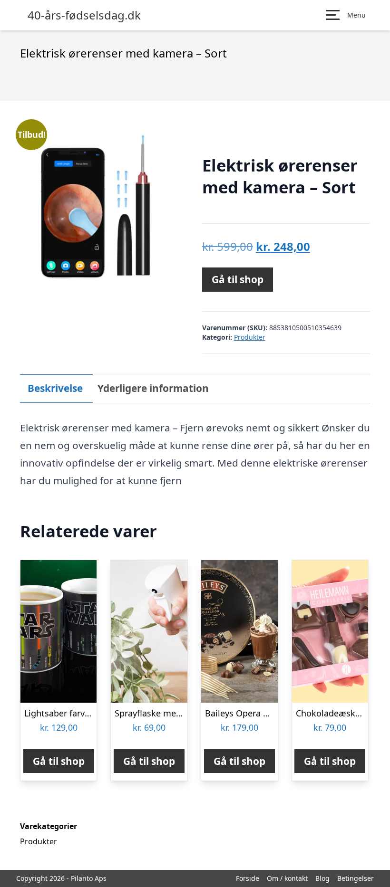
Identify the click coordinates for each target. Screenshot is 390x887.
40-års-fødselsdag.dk (84, 15)
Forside (247, 878)
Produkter (249, 337)
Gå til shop (237, 279)
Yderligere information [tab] (153, 388)
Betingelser (355, 878)
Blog (322, 878)
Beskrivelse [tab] (55, 388)
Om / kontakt (287, 878)
